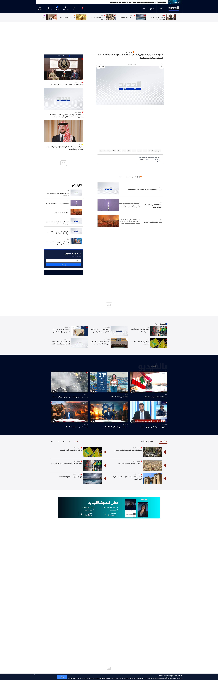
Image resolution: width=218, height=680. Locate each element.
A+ (99, 66)
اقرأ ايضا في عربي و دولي (131, 177)
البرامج (152, 8)
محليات (80, 82)
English (40, 9)
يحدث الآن (64, 56)
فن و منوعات (78, 144)
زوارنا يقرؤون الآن (159, 324)
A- (103, 66)
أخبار (160, 8)
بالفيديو (153, 366)
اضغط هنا (70, 678)
